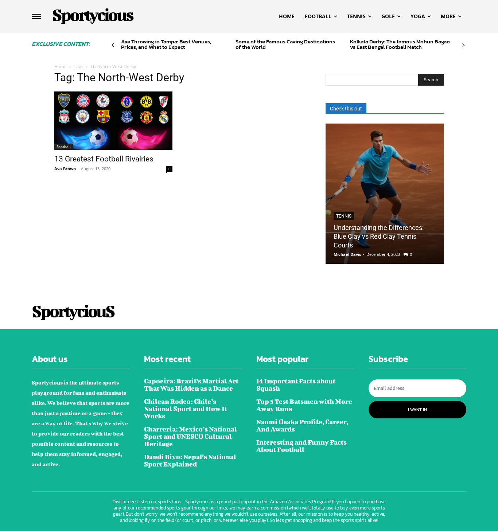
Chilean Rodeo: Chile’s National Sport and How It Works (185, 409)
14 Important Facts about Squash (295, 384)
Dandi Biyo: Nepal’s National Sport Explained (190, 460)
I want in (417, 409)
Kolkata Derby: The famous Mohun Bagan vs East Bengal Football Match (400, 44)
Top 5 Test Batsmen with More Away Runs (304, 405)
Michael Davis (347, 254)
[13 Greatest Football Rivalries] (113, 120)
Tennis (343, 216)
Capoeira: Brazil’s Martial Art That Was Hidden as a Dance (191, 384)
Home (60, 66)
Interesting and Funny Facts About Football (301, 445)
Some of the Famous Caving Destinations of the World (285, 44)
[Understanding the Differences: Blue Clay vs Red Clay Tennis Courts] (385, 194)
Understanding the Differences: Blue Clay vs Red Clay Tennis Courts (379, 236)
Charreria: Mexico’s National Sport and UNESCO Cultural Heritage (190, 436)
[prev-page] (112, 45)
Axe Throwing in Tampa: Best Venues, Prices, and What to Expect (166, 44)
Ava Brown (65, 168)
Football (64, 146)
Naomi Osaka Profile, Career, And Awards (302, 425)
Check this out (346, 109)
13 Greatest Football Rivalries (103, 159)
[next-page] (463, 45)
